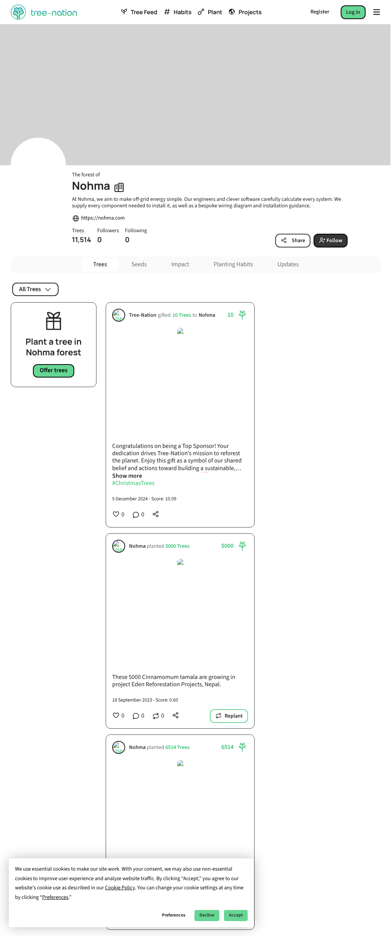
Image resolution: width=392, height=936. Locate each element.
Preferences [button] (55, 897)
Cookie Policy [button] (120, 888)
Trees (100, 264)
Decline (206, 915)
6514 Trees (177, 747)
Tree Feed (144, 12)
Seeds (139, 264)
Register (319, 12)
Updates (288, 264)
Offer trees (54, 370)
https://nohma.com (103, 218)
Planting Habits (233, 264)
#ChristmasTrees (133, 483)
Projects (249, 12)
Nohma (207, 315)
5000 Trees (177, 546)
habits (182, 12)
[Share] (156, 514)
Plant (215, 12)
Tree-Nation (142, 315)
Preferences (173, 915)
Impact (180, 264)
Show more (127, 476)
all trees (30, 289)
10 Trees (181, 315)
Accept (236, 915)
